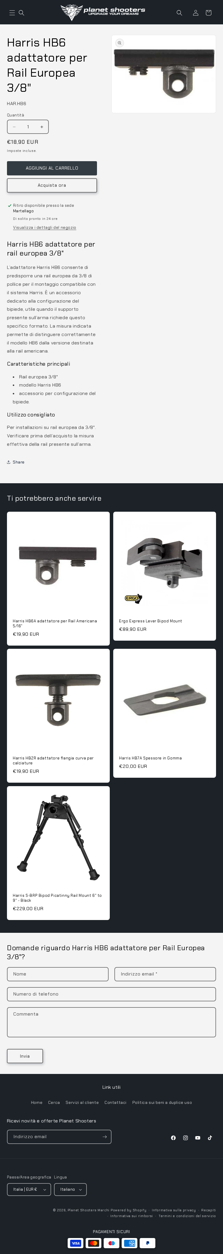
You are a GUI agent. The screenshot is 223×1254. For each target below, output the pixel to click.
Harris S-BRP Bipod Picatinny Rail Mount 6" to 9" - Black (57, 898)
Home (36, 1102)
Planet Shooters (82, 1210)
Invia (25, 1056)
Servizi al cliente (82, 1102)
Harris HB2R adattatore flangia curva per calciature (53, 761)
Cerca (54, 1102)
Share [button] (19, 462)
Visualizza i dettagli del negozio (44, 227)
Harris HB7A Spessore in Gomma (150, 758)
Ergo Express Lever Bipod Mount (150, 621)
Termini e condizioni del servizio (187, 1216)
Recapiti (208, 1210)
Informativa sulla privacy (174, 1210)
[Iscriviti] (104, 1137)
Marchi (103, 1210)
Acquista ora (52, 185)
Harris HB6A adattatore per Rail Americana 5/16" (55, 623)
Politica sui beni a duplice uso (162, 1102)
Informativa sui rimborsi (131, 1216)
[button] (12, 12)
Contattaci (116, 1102)
